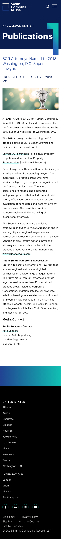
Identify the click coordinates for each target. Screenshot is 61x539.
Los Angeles (10, 442)
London (7, 479)
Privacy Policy (29, 516)
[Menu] (55, 6)
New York (8, 454)
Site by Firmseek (13, 526)
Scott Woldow (11, 162)
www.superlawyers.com (16, 253)
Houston (8, 430)
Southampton (10, 497)
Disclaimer (9, 516)
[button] (5, 81)
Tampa (6, 460)
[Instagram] (25, 507)
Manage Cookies (29, 521)
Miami (6, 448)
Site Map (8, 521)
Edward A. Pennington (16, 153)
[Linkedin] (15, 507)
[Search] (47, 6)
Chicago (7, 424)
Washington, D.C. (13, 466)
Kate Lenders (10, 330)
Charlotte (8, 418)
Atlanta (7, 407)
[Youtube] (35, 507)
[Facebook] (5, 507)
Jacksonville (10, 436)
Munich (7, 491)
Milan (6, 485)
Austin (6, 413)
